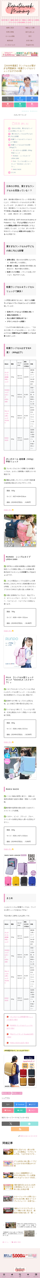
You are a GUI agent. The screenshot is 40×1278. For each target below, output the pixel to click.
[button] (32, 104)
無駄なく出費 (18, 1093)
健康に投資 (7, 1093)
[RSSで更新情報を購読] (20, 1129)
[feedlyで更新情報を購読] (29, 1124)
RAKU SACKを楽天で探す (19, 1043)
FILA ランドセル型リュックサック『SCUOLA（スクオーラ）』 (21, 164)
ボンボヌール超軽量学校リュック (6, 377)
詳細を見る (8, 510)
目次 (17, 123)
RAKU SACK (17, 169)
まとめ (13, 172)
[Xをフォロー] (11, 1124)
